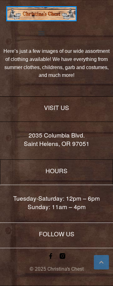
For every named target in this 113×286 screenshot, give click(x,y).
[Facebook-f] (50, 256)
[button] (41, 33)
